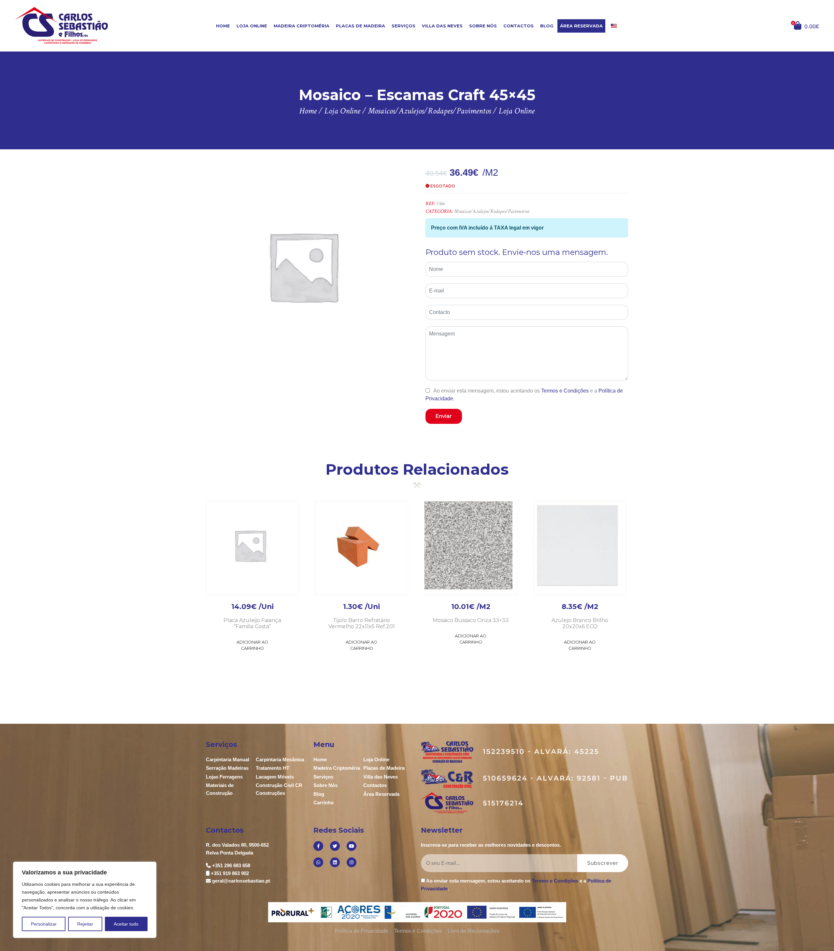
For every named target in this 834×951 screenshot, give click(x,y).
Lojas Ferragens (224, 777)
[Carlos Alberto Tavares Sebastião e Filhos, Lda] (82, 25)
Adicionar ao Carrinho (252, 645)
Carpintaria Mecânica (280, 759)
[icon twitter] (335, 846)
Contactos (518, 25)
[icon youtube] (351, 846)
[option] (303, 266)
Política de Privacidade (361, 931)
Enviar (444, 416)
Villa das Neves (442, 25)
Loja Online (252, 25)
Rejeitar (85, 924)
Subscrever (602, 863)
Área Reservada (581, 25)
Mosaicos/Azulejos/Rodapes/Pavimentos (491, 211)
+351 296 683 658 (231, 865)
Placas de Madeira (360, 25)
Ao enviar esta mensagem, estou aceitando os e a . (524, 394)
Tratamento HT (272, 768)
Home (223, 25)
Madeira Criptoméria (301, 25)
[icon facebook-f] (318, 846)
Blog (547, 25)
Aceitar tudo (126, 924)
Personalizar (44, 924)
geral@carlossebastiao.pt (241, 881)
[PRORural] (294, 912)
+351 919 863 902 (230, 873)
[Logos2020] (417, 911)
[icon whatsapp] (318, 862)
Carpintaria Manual (227, 759)
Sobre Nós (483, 25)
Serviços (403, 25)
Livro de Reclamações (473, 931)
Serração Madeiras (227, 768)
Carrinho (323, 802)
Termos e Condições (565, 391)
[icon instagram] (351, 862)
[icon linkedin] (335, 862)
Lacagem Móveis (275, 777)
